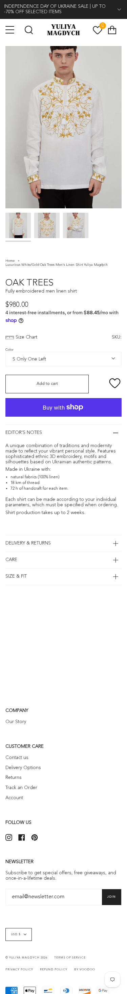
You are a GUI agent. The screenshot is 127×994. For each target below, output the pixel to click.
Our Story (15, 722)
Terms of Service (69, 957)
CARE (11, 560)
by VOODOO (84, 969)
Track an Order (21, 788)
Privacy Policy (19, 969)
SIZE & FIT (16, 576)
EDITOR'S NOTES (23, 433)
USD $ (16, 934)
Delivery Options (23, 768)
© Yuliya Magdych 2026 (26, 957)
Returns (13, 778)
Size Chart (26, 337)
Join (111, 897)
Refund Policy (53, 969)
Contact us (16, 758)
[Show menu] (10, 30)
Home (10, 260)
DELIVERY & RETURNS (28, 543)
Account (14, 798)
